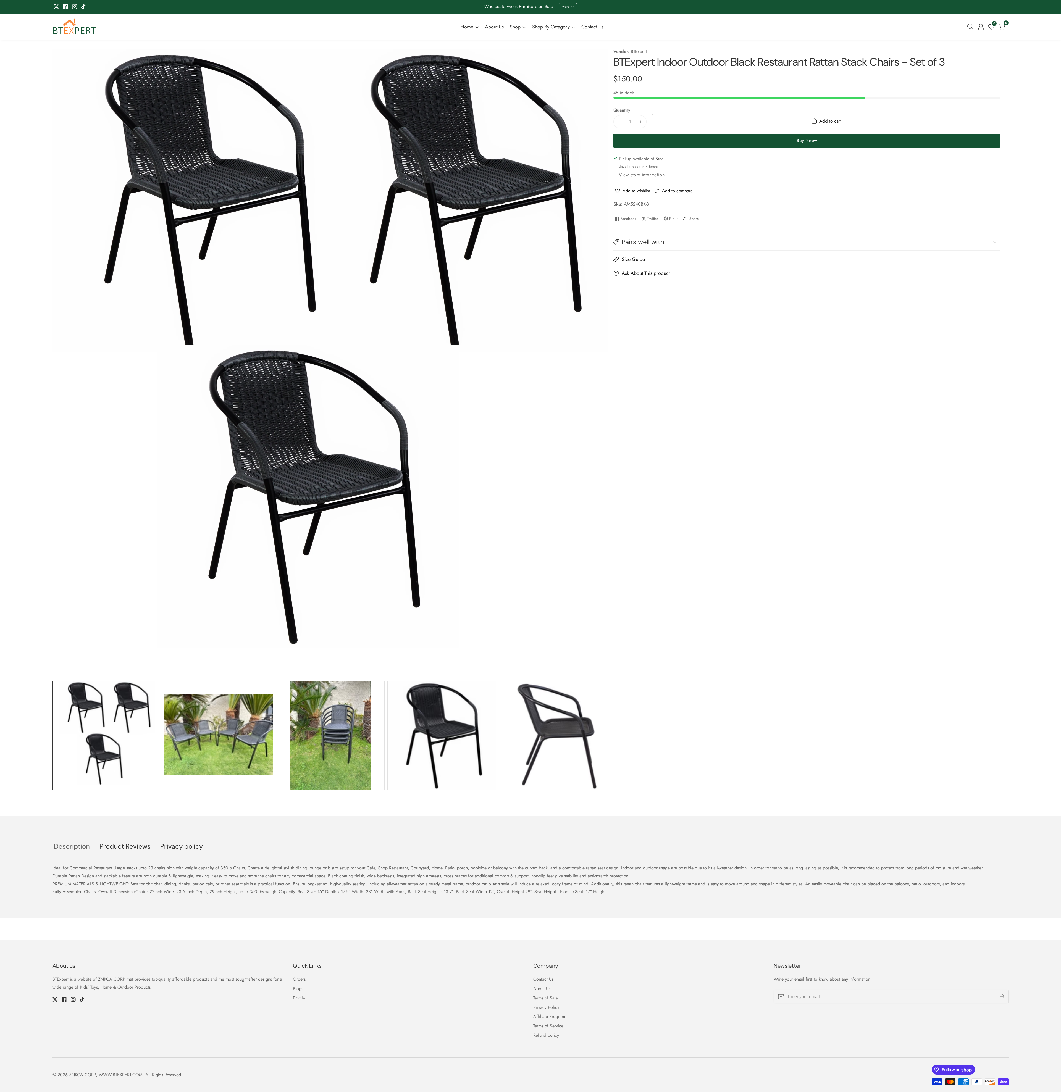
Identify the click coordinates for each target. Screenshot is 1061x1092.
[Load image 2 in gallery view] (218, 735)
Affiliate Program (549, 1016)
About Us (494, 26)
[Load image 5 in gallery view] (553, 735)
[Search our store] (971, 27)
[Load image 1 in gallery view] (106, 735)
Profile (299, 998)
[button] (806, 241)
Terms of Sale (545, 998)
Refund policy (546, 1035)
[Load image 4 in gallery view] (441, 735)
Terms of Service (548, 1026)
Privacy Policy (546, 1007)
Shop (515, 26)
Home (467, 26)
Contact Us (592, 26)
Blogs (298, 988)
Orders (299, 979)
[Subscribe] (1002, 997)
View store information (642, 175)
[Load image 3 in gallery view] (330, 735)
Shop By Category (551, 26)
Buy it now (807, 140)
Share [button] (694, 218)
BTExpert (639, 51)
